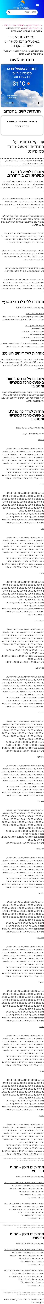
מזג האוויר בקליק (34, 25)
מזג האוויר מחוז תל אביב (14, 25)
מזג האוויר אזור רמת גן (32, 28)
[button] (37, 5)
